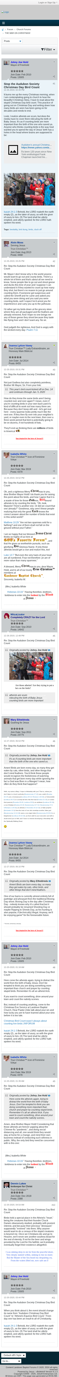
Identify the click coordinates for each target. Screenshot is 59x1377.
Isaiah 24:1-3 (10, 211)
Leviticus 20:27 (9, 799)
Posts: (14, 77)
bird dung (23, 229)
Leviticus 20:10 (48, 802)
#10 (53, 1205)
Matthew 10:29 (11, 522)
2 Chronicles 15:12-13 (32, 807)
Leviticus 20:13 (27, 797)
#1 (54, 83)
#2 (54, 261)
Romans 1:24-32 (38, 797)
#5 (54, 636)
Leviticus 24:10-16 (18, 816)
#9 (54, 1081)
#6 (54, 741)
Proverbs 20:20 (18, 802)
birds (30, 229)
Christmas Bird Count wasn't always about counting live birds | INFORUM (25, 1022)
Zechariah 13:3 (9, 810)
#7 (54, 867)
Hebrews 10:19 (15, 592)
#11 (53, 1297)
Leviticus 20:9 (28, 802)
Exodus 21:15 (42, 799)
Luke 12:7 (9, 555)
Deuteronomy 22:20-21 (44, 813)
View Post (49, 650)
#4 (54, 478)
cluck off (38, 229)
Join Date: (16, 74)
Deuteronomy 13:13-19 (12, 813)
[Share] (53, 76)
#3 (54, 369)
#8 (54, 967)
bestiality (14, 229)
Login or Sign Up (46, 2)
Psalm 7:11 (32, 330)
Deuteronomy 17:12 (31, 794)
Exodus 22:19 (19, 805)
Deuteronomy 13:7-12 (32, 805)
